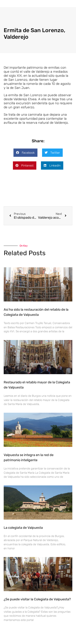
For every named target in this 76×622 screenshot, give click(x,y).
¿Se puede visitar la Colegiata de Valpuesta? (37, 599)
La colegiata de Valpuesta (23, 528)
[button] (30, 3)
